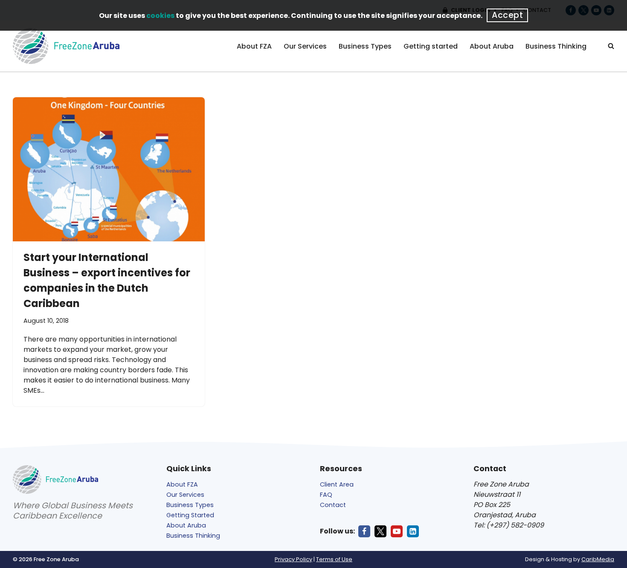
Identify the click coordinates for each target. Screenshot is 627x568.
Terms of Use (334, 559)
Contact (333, 505)
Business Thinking (555, 46)
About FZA (254, 46)
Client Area (337, 484)
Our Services (305, 46)
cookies (160, 15)
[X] (380, 531)
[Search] (611, 46)
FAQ (326, 494)
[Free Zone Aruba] (66, 46)
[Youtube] (397, 531)
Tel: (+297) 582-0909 (508, 525)
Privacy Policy (293, 559)
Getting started (430, 46)
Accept (507, 15)
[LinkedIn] (413, 531)
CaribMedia (597, 559)
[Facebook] (364, 531)
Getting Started (190, 515)
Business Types (365, 46)
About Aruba (492, 46)
